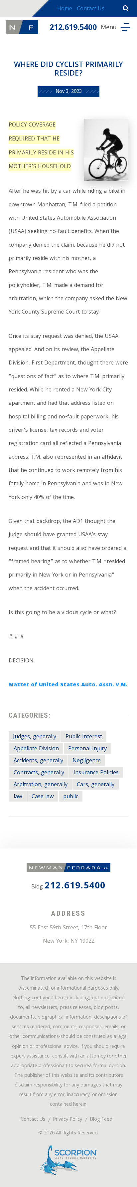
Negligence (86, 761)
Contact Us (90, 9)
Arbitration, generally (41, 785)
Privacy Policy (67, 1119)
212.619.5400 (73, 28)
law (18, 797)
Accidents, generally (38, 761)
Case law (43, 797)
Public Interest (84, 737)
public (70, 797)
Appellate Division (36, 749)
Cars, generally (95, 785)
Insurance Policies (96, 773)
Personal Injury (87, 749)
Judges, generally (34, 737)
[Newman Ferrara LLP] (22, 27)
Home (64, 9)
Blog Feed (101, 1119)
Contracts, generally (39, 773)
